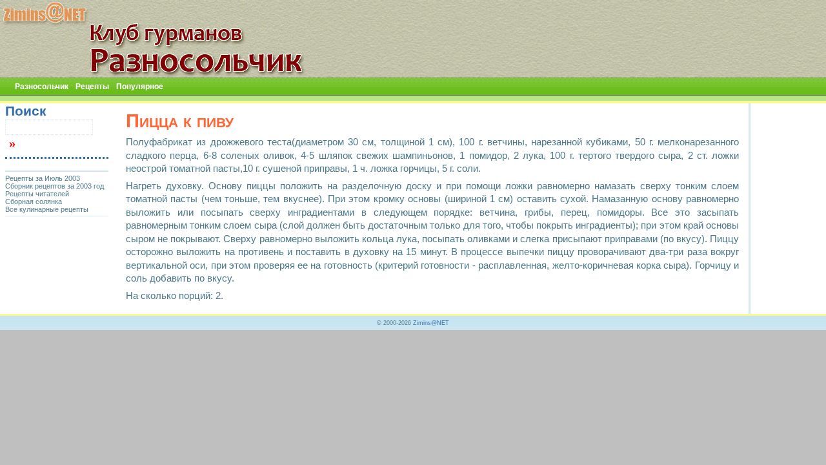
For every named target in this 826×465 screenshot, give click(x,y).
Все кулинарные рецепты (46, 209)
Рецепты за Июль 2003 (42, 178)
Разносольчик (41, 86)
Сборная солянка (33, 201)
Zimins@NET (431, 323)
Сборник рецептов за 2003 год (54, 186)
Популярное (139, 86)
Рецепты (92, 86)
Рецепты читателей (37, 194)
